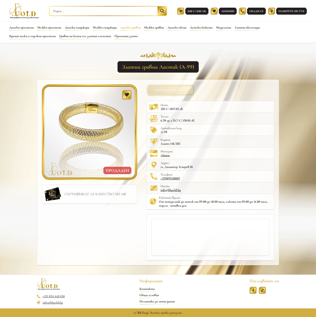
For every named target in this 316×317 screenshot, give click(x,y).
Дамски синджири (77, 27)
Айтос (165, 155)
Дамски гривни (130, 27)
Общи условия (149, 295)
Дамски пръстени (21, 27)
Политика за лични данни (157, 301)
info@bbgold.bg (171, 190)
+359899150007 (170, 178)
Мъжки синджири (105, 27)
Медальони (223, 27)
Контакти (147, 289)
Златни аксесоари (247, 27)
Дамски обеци (176, 27)
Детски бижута (201, 27)
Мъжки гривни (154, 27)
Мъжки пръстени (49, 27)
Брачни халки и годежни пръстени (32, 36)
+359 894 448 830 (54, 296)
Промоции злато (126, 36)
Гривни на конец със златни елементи (85, 36)
